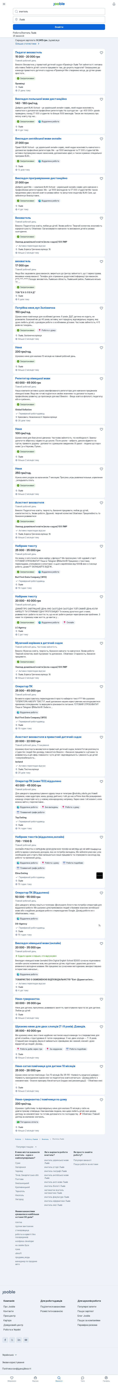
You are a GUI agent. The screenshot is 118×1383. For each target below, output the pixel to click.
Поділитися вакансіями (52, 1306)
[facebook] (5, 1340)
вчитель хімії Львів (53, 1205)
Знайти (59, 27)
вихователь (23, 261)
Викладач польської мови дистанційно (41, 98)
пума (17, 1249)
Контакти (8, 1311)
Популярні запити (87, 1306)
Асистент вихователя (29, 502)
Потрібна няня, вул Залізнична (35, 307)
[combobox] (10, 1355)
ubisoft (18, 1253)
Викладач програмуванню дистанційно (41, 178)
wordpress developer (24, 1241)
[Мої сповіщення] (114, 4)
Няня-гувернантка (27, 998)
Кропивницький (22, 1187)
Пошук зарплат (86, 1311)
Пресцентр (9, 1315)
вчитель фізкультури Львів (56, 1197)
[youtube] (26, 1340)
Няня (18, 347)
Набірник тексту (26, 545)
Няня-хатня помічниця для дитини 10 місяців (45, 1066)
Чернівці (19, 1171)
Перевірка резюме (87, 1325)
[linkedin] (19, 1340)
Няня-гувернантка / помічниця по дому (41, 1099)
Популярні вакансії (82, 1160)
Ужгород (19, 1199)
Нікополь (19, 1195)
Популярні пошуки (24, 1147)
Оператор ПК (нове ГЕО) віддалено (38, 781)
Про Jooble (9, 1306)
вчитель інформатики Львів (57, 1201)
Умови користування (13, 1362)
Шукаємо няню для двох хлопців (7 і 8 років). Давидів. (50, 1026)
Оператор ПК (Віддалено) (32, 892)
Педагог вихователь (28, 52)
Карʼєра (7, 1320)
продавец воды (22, 1257)
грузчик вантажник (24, 1226)
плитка (18, 1222)
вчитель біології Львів (54, 1186)
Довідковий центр (13, 1325)
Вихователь (23, 217)
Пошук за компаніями (89, 1320)
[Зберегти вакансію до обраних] (101, 53)
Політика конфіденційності (16, 1368)
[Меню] (4, 4)
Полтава (19, 1179)
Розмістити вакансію (51, 1311)
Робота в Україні (11, 1329)
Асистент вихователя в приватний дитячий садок (48, 736)
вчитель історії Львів (54, 1167)
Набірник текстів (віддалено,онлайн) (39, 836)
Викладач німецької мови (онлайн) (38, 943)
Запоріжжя (20, 1167)
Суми (17, 1163)
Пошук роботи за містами (86, 1164)
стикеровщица (22, 1230)
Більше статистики (26, 43)
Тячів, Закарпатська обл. (27, 1175)
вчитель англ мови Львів (56, 1182)
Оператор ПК (24, 686)
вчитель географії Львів (55, 1171)
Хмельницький (22, 1183)
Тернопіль (20, 1191)
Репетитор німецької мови (32, 378)
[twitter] (12, 1340)
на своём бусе (22, 1245)
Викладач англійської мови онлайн (38, 138)
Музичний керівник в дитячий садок (39, 642)
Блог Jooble (84, 1315)
